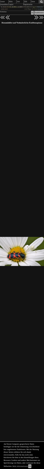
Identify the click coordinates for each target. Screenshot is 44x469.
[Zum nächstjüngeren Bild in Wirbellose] (7, 17)
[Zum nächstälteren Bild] (41, 17)
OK (30, 466)
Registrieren (27, 4)
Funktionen (39, 12)
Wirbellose (3, 12)
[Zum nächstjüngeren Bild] (2, 17)
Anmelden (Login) (6, 4)
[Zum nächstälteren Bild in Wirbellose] (36, 17)
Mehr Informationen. (20, 466)
